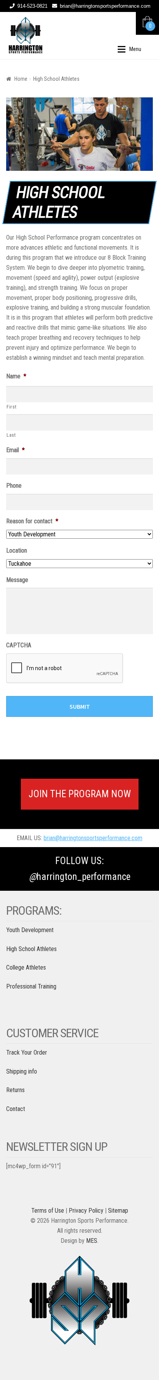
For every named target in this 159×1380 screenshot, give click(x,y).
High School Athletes (31, 949)
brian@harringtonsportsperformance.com (105, 6)
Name (16, 376)
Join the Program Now (80, 794)
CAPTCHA (18, 645)
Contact (15, 1109)
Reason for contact (32, 521)
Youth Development (30, 930)
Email (15, 450)
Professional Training (31, 986)
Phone (14, 485)
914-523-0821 (32, 6)
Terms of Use (47, 1210)
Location (16, 550)
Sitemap (118, 1210)
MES (91, 1240)
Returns (15, 1090)
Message (17, 580)
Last (11, 435)
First (12, 407)
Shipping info (21, 1071)
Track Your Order (26, 1052)
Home (20, 79)
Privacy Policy (86, 1210)
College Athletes (26, 967)
